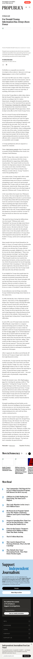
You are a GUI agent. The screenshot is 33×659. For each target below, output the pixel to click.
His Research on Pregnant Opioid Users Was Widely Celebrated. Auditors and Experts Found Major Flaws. (18, 513)
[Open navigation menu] (26, 7)
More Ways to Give (16, 592)
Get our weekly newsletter (16, 613)
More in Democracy (11, 453)
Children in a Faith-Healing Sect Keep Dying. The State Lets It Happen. (17, 498)
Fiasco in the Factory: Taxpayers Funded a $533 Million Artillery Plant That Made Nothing (17, 530)
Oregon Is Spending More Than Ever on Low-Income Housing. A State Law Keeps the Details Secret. (19, 522)
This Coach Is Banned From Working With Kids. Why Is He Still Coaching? (18, 544)
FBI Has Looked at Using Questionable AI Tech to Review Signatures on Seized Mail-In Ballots (20, 470)
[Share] (3, 64)
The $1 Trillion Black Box (15, 537)
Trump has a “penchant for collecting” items (17, 105)
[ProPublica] (12, 8)
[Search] (29, 7)
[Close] (31, 644)
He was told (22, 300)
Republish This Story (24, 445)
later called (12, 331)
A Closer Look (6, 16)
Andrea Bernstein (8, 59)
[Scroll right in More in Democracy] (29, 453)
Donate (27, 2)
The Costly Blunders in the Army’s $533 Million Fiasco (18, 505)
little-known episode (12, 149)
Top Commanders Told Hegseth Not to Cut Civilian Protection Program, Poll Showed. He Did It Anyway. (18, 490)
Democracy (12, 445)
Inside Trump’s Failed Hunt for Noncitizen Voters (7, 469)
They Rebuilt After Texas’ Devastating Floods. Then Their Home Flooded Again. (17, 552)
